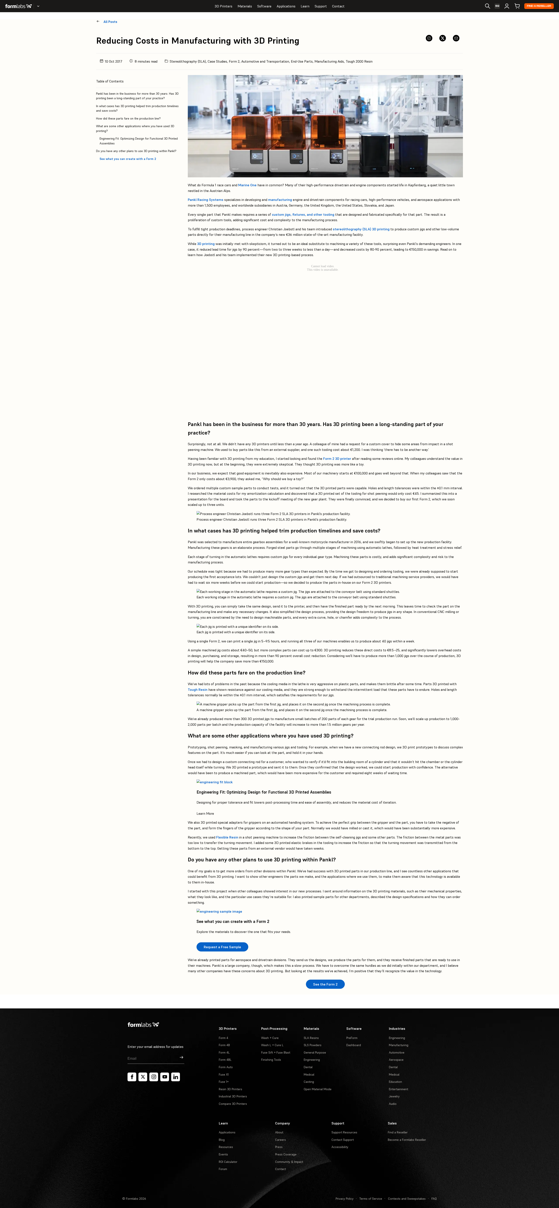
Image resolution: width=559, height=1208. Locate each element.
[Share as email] (456, 38)
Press (279, 1147)
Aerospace (396, 1060)
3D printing (206, 243)
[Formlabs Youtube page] (164, 1077)
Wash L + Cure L (272, 1045)
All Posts (110, 22)
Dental (308, 1067)
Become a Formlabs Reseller (407, 1140)
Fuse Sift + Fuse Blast (275, 1052)
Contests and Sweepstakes (407, 1199)
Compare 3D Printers (233, 1104)
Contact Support (342, 1140)
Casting (309, 1082)
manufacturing (280, 199)
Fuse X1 (224, 1074)
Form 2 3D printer (337, 458)
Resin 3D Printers (230, 1089)
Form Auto (226, 1067)
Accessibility (339, 1147)
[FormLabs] (18, 6)
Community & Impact (289, 1162)
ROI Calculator (228, 1162)
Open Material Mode (317, 1089)
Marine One (247, 185)
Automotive (396, 1052)
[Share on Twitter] (442, 38)
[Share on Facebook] (429, 38)
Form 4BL (225, 1060)
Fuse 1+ (224, 1082)
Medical (309, 1074)
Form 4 (223, 1038)
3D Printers (223, 6)
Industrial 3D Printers (233, 1096)
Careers (280, 1140)
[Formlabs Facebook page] (132, 1077)
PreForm (351, 1038)
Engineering (312, 1060)
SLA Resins (311, 1038)
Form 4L (224, 1052)
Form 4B (224, 1045)
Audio (393, 1104)
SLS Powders (312, 1045)
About (279, 1132)
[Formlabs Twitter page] (142, 1077)
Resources (226, 1147)
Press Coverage (286, 1154)
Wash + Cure (270, 1038)
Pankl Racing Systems (205, 199)
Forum (223, 1169)
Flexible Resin (227, 837)
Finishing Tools (271, 1060)
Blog (222, 1140)
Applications (286, 6)
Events (223, 1154)
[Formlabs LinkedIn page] (175, 1077)
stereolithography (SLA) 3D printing (361, 229)
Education (395, 1082)
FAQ (434, 1199)
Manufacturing (398, 1045)
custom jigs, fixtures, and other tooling (303, 214)
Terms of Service (370, 1199)
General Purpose (315, 1052)
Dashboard (353, 1045)
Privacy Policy (345, 1199)
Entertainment (398, 1089)
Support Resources (344, 1132)
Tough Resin (197, 689)
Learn (305, 6)
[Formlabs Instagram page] (153, 1077)
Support (321, 6)
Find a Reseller (539, 6)
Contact (338, 6)
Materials (245, 6)
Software (264, 6)
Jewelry (394, 1096)
